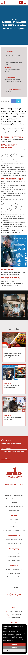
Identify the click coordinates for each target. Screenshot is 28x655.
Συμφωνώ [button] (14, 644)
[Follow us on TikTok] (16, 595)
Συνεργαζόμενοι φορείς (14, 556)
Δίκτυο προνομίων (14, 560)
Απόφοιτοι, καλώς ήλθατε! (14, 569)
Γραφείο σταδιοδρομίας (14, 543)
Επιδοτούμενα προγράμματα (14, 506)
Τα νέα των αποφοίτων (14, 577)
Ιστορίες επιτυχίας (14, 573)
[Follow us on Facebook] (8, 595)
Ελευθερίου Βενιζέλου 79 (15, 611)
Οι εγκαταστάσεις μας (14, 523)
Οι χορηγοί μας (14, 553)
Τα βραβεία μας (14, 510)
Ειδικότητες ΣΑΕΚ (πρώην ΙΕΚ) (14, 495)
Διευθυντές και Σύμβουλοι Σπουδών (14, 530)
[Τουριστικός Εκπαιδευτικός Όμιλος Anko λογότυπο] (6, 4)
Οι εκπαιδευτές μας (14, 526)
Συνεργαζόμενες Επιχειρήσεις (14, 539)
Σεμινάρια (14, 502)
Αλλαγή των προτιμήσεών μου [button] (14, 650)
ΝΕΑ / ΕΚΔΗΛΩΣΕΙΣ (14, 583)
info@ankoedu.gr (15, 617)
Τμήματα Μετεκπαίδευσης (14, 499)
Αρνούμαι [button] (14, 647)
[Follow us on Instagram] (12, 595)
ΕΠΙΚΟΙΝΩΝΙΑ (14, 587)
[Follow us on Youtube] (20, 595)
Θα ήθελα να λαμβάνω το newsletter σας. (15, 451)
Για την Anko (14, 519)
